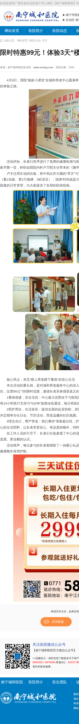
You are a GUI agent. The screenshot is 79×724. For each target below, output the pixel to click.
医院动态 (59, 31)
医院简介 (35, 31)
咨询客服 (58, 621)
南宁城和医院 (12, 682)
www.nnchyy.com (43, 67)
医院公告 (35, 40)
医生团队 (59, 682)
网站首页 (12, 31)
